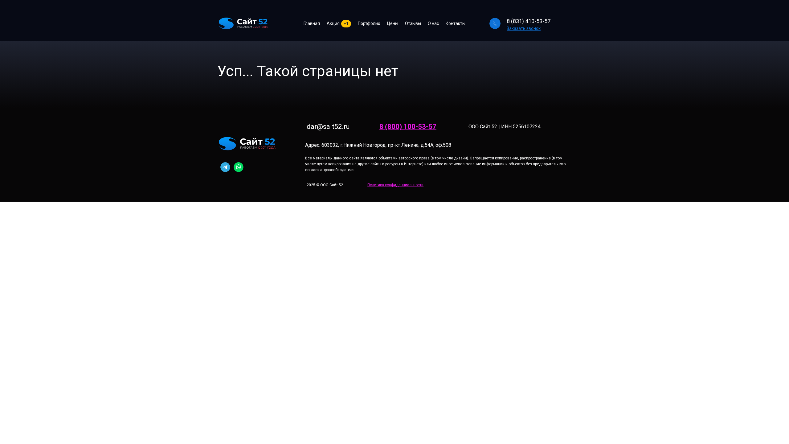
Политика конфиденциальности (395, 185)
